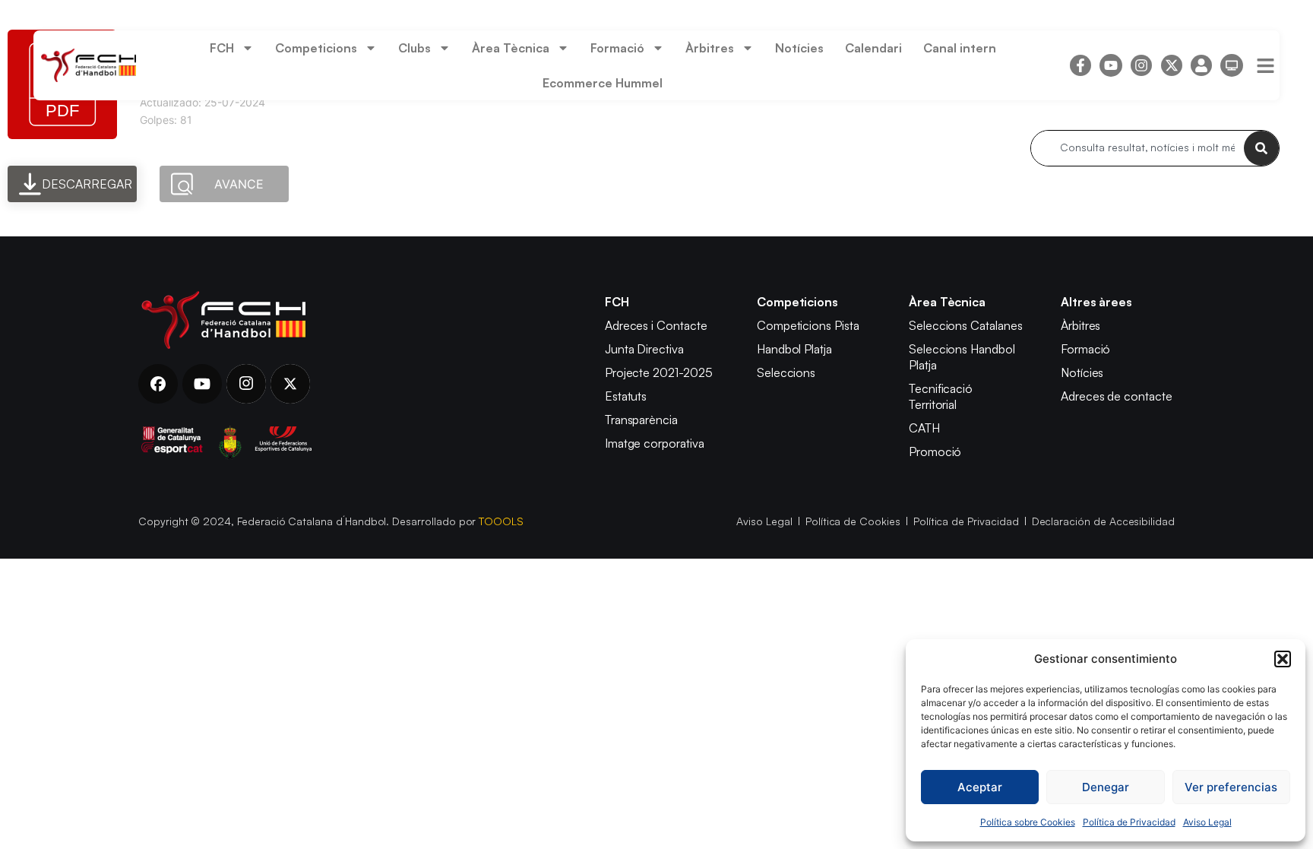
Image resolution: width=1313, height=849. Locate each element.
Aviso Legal (1207, 822)
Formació (617, 47)
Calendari (873, 47)
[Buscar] (1261, 148)
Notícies (799, 47)
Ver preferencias (1231, 787)
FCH (222, 47)
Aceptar (979, 787)
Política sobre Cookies (1027, 822)
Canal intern (959, 47)
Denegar (1105, 787)
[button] (1282, 659)
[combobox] (1137, 148)
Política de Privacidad (1129, 822)
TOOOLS (501, 521)
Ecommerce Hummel (603, 82)
